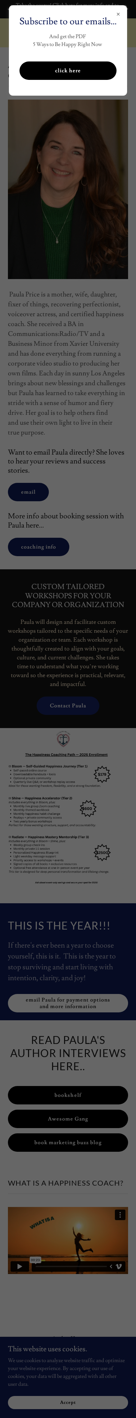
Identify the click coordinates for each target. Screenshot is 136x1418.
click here (68, 70)
